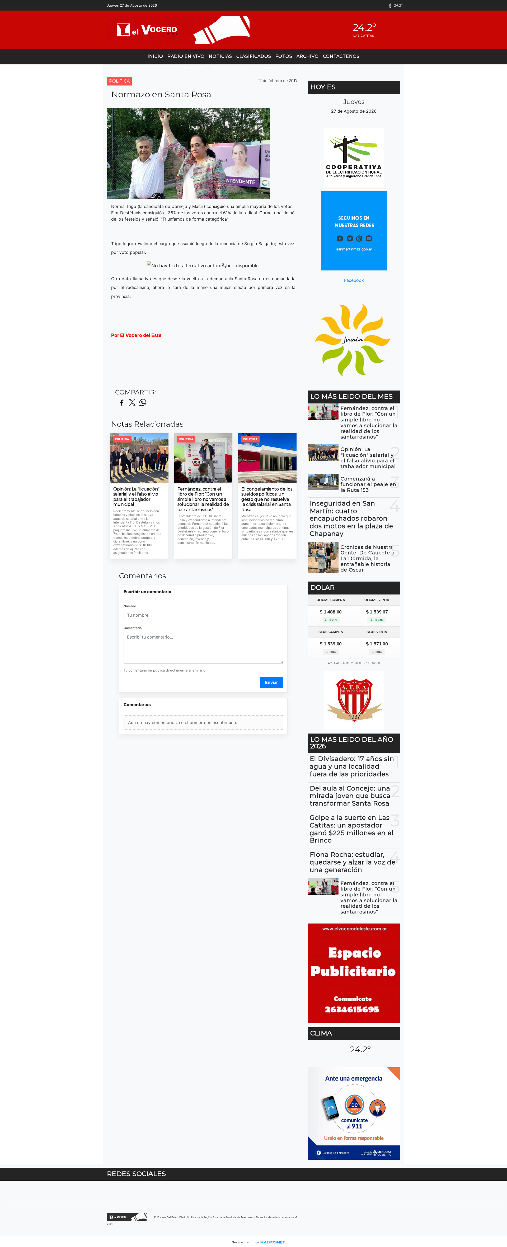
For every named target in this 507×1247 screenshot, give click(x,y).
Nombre (130, 606)
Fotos (283, 56)
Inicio (155, 56)
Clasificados (253, 56)
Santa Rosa (271, 68)
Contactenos (341, 56)
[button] (373, 5)
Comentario (133, 628)
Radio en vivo (186, 56)
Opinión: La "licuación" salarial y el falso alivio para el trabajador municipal (136, 497)
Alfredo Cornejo (310, 68)
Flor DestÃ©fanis (232, 68)
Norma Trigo (191, 68)
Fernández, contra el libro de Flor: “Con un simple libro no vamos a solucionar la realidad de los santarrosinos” (203, 499)
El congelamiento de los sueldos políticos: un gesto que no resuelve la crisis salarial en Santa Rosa (266, 499)
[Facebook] (382, 5)
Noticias (220, 56)
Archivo (308, 56)
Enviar (271, 682)
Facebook (354, 280)
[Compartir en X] (132, 402)
